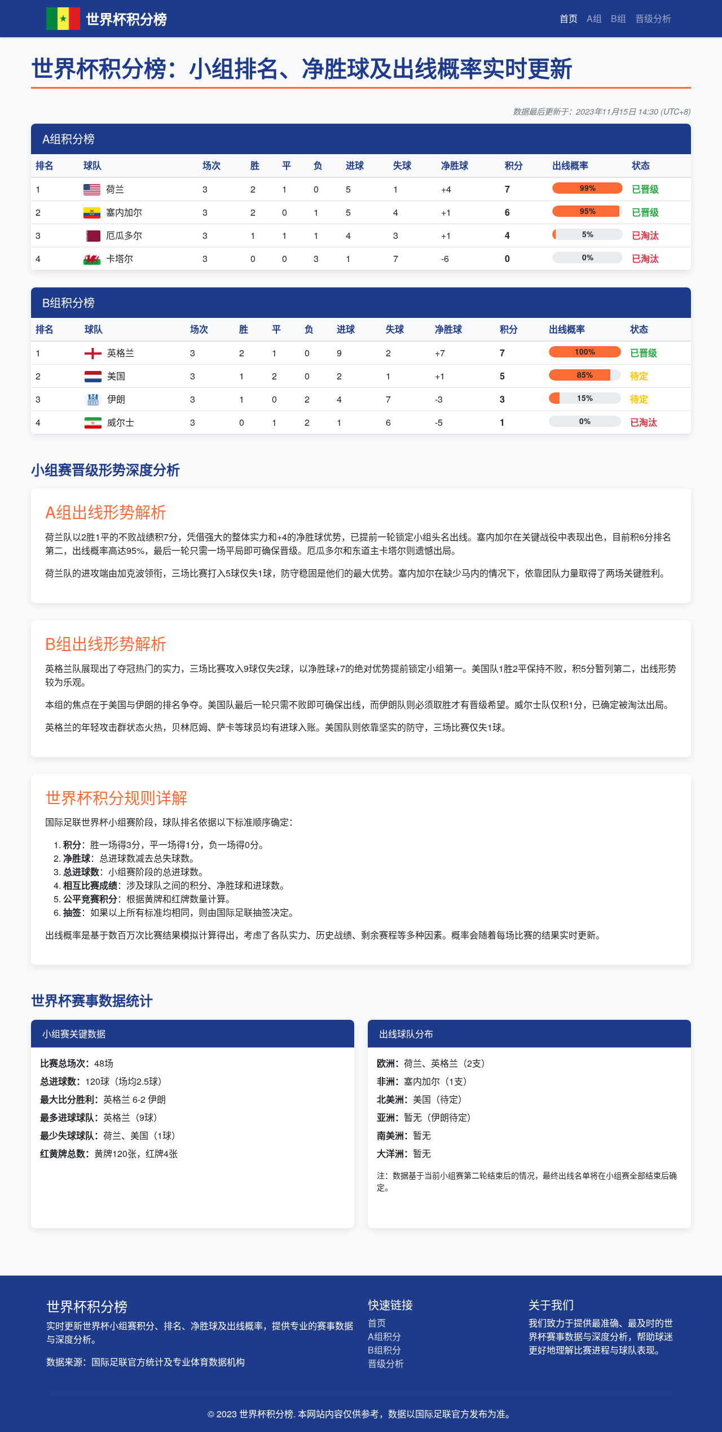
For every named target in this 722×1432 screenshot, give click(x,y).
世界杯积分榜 (126, 18)
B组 (618, 18)
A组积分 (384, 1336)
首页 (569, 18)
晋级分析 (653, 18)
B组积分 (384, 1349)
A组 (594, 18)
